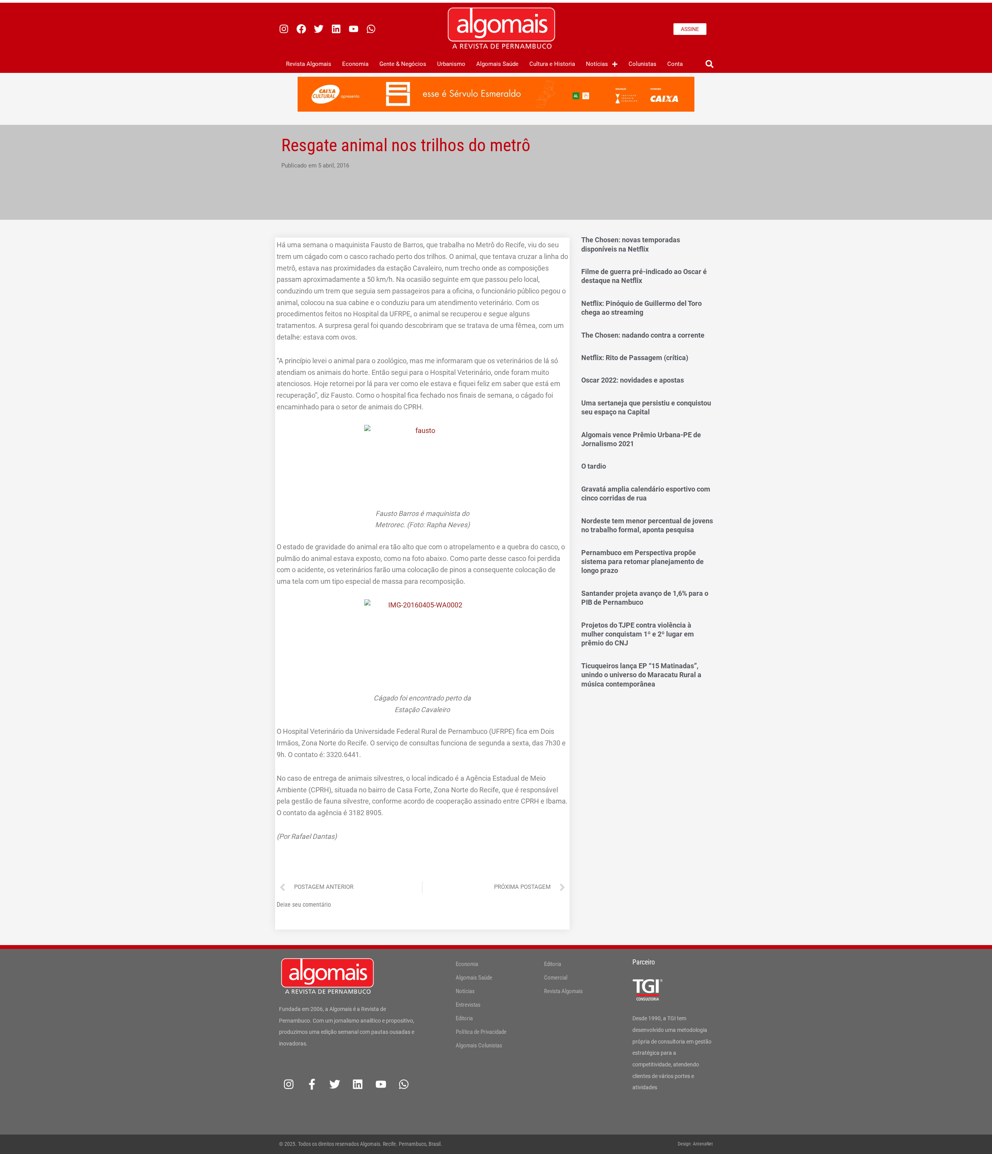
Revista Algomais (308, 63)
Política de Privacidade (481, 1031)
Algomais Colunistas (479, 1045)
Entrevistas (468, 1004)
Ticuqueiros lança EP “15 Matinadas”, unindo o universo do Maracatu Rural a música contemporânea (641, 675)
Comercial (555, 977)
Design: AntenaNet (695, 1144)
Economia (355, 63)
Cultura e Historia (552, 63)
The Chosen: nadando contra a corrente (642, 335)
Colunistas (642, 63)
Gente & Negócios (402, 63)
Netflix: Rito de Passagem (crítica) (634, 358)
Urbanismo (451, 63)
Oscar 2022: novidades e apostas (632, 380)
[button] (709, 64)
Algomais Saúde (497, 63)
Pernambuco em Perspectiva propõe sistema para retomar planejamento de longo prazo (642, 562)
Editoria (464, 1018)
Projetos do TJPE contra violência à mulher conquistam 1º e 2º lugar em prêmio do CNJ (637, 634)
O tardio (593, 466)
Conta (675, 63)
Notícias (597, 63)
